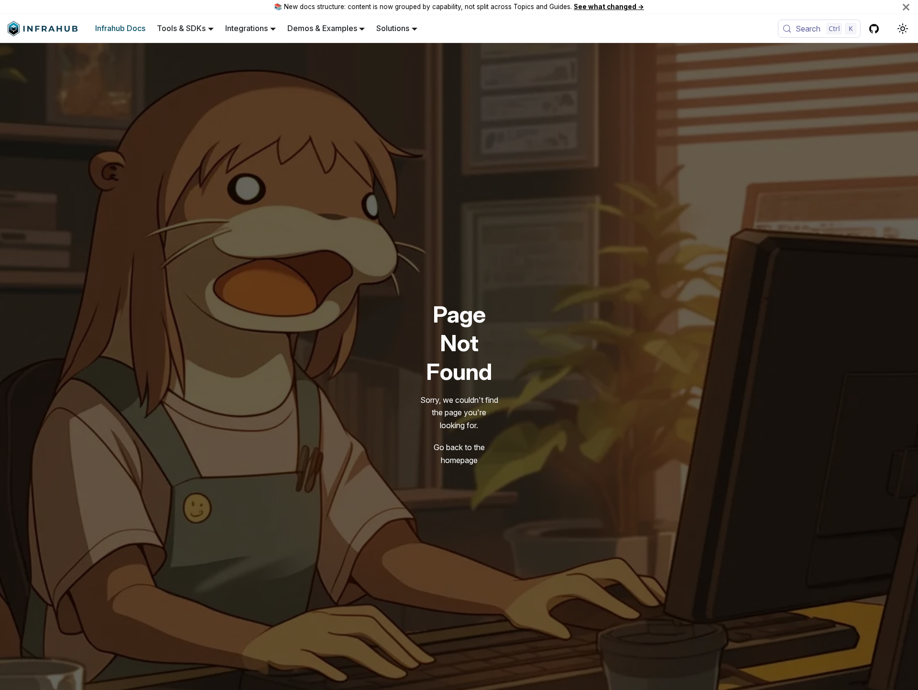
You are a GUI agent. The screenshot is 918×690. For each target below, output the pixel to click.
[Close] (906, 7)
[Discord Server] (889, 29)
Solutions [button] (392, 28)
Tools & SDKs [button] (181, 28)
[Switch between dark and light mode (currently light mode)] (902, 28)
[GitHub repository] (874, 28)
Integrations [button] (246, 28)
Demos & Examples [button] (322, 28)
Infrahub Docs (120, 28)
